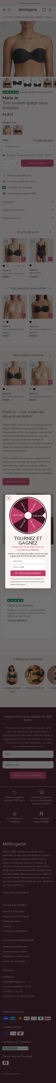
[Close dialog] (8, 498)
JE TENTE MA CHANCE (28, 573)
